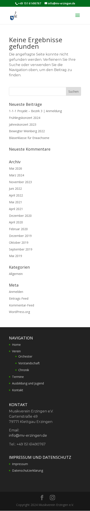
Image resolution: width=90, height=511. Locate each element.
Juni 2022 (15, 188)
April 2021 (16, 209)
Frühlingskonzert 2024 (24, 118)
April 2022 (16, 195)
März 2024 (16, 175)
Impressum (20, 464)
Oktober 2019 (18, 242)
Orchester (25, 356)
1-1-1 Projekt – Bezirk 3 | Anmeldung (35, 111)
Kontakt (17, 390)
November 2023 (20, 182)
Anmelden (16, 292)
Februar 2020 (18, 229)
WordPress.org (19, 312)
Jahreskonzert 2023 (22, 124)
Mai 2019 (15, 256)
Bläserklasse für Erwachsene (29, 138)
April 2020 (16, 222)
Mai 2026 (15, 168)
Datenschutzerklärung (27, 470)
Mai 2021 (15, 202)
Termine (18, 377)
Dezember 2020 (20, 216)
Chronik (23, 370)
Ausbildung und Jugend (28, 383)
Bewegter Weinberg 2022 (27, 131)
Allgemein (16, 274)
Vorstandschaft (29, 363)
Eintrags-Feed (18, 298)
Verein (16, 351)
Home (16, 344)
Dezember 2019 (20, 236)
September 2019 (20, 249)
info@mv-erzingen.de (28, 435)
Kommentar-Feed (21, 305)
